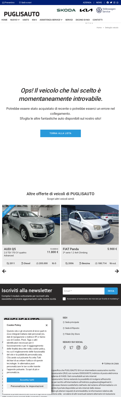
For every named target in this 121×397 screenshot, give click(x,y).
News (99, 2)
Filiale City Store (72, 334)
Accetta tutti (27, 380)
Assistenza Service (50, 20)
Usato (26, 20)
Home (4, 20)
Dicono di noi (83, 20)
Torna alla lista (60, 133)
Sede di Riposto (72, 328)
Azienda (87, 2)
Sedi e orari (26, 2)
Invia (111, 291)
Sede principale (72, 322)
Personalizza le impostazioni (27, 386)
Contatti (98, 20)
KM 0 (34, 20)
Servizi (69, 20)
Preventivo (9, 2)
